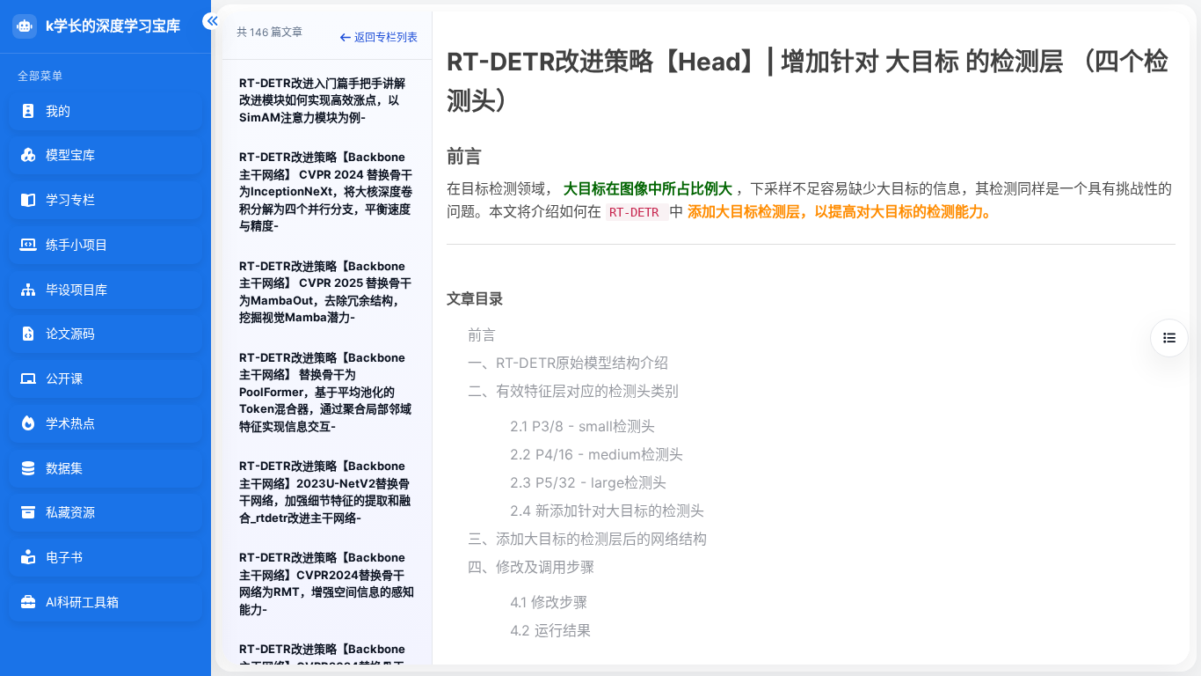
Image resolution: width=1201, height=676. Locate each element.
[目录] (1169, 338)
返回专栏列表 (386, 37)
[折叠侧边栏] (211, 21)
